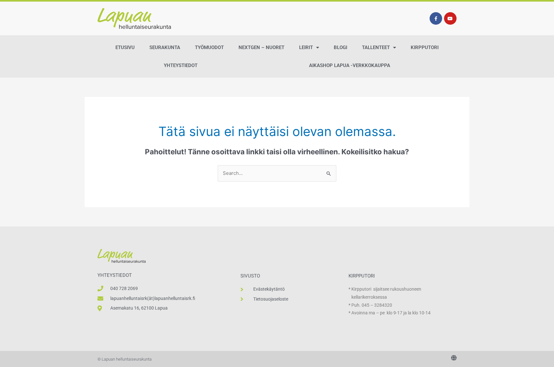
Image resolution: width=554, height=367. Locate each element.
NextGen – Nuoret (261, 47)
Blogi (340, 47)
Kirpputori (425, 47)
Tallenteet (376, 47)
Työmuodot (209, 47)
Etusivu (125, 47)
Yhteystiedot (180, 65)
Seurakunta (164, 47)
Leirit (306, 47)
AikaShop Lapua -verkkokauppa (349, 65)
